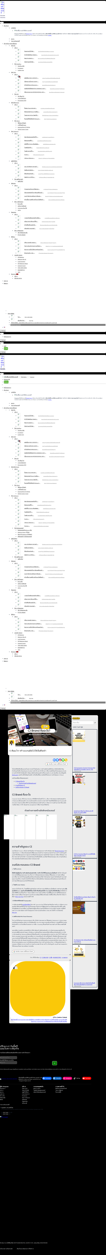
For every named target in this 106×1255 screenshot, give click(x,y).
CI (40, 957)
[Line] (63, 760)
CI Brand (45, 957)
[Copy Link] (66, 760)
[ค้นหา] (95, 722)
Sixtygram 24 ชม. (16, 324)
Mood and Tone (19, 896)
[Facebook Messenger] (57, 760)
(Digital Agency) (29, 33)
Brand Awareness (59, 851)
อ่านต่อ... (50, 35)
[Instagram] (60, 760)
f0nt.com (14, 912)
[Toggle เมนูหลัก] (2, 22)
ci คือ (50, 957)
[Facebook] (54, 760)
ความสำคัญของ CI (20, 785)
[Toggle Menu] (2, 333)
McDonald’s (15, 775)
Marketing (57, 957)
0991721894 (5, 1112)
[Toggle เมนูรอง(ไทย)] (2, 343)
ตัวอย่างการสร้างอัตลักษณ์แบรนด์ (27, 783)
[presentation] (79, 741)
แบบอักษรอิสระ (26, 904)
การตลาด (64, 957)
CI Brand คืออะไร (20, 781)
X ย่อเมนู (3, 330)
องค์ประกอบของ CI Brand (22, 787)
